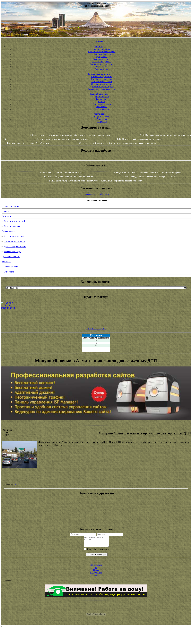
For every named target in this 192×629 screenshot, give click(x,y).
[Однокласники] (96, 519)
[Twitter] (96, 516)
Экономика (101, 106)
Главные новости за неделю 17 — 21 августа (28, 143)
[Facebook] (96, 514)
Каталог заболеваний (102, 81)
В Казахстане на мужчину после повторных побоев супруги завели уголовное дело (70, 135)
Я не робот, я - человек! (97, 549)
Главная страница (10, 206)
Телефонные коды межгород (101, 89)
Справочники (8, 231)
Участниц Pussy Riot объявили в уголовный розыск (68, 176)
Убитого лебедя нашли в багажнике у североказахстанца (150, 176)
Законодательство (101, 59)
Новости (6, 211)
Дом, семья (101, 56)
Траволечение (101, 69)
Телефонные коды (12, 251)
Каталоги (6, 216)
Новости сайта (102, 96)
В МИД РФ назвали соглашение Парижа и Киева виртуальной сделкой (148, 172)
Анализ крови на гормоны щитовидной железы (61, 172)
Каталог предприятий (101, 76)
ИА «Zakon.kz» (19, 485)
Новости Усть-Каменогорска (101, 51)
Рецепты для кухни (101, 104)
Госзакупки (101, 99)
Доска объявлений (11, 256)
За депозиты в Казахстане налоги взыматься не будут (62, 139)
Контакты (6, 261)
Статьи (101, 101)
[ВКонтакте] (96, 511)
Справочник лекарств (101, 84)
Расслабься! (101, 66)
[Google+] (96, 506)
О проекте (102, 121)
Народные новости (101, 54)
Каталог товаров (12, 226)
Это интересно (102, 109)
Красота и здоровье (101, 61)
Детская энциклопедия (102, 86)
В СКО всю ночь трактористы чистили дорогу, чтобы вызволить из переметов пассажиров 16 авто (96, 181)
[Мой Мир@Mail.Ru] (96, 521)
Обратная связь (101, 116)
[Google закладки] (96, 509)
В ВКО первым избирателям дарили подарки (139, 139)
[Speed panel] (96, 504)
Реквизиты (101, 119)
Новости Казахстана (101, 49)
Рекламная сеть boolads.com (96, 194)
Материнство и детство (101, 64)
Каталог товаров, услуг (102, 79)
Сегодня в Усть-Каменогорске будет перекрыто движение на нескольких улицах (117, 143)
